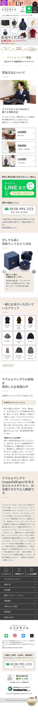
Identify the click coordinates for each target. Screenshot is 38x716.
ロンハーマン (8, 365)
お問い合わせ (9, 617)
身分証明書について (9, 227)
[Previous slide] (4, 272)
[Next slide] (34, 272)
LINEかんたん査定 (10, 606)
